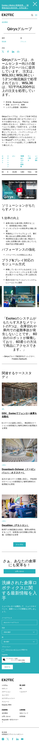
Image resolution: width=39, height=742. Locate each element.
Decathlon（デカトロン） (15, 525)
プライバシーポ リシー (12, 650)
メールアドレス (7, 618)
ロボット (5, 688)
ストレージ (5, 701)
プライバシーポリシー (16, 734)
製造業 (4, 41)
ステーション (6, 692)
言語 (3, 628)
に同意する (16, 650)
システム (5, 685)
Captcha (5, 655)
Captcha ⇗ (25, 662)
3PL (3, 409)
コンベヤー (5, 695)
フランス (23, 41)
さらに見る (19, 544)
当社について (24, 713)
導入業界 (22, 685)
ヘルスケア (23, 692)
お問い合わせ (19, 571)
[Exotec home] (8, 14)
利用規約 (5, 734)
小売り (4, 465)
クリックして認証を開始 (18, 660)
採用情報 (22, 716)
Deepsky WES (6, 705)
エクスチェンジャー (8, 698)
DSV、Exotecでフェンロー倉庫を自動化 (19, 415)
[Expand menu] (36, 15)
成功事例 (5, 22)
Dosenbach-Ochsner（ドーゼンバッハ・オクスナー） (19, 471)
